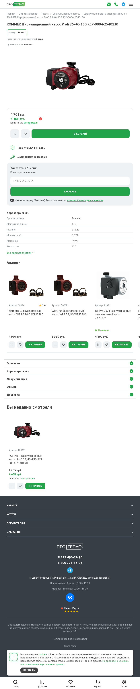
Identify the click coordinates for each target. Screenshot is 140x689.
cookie (42, 654)
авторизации (31, 122)
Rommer (28, 44)
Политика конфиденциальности (70, 638)
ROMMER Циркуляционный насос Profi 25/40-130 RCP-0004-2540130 (26, 459)
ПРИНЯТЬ (29, 670)
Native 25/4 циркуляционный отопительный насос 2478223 (113, 314)
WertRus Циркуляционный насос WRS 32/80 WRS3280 (69, 312)
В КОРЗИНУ (80, 133)
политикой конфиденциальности (85, 200)
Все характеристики (19, 252)
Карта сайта (70, 646)
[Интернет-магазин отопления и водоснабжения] (16, 4)
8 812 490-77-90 (70, 557)
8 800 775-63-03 (70, 563)
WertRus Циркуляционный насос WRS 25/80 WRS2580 (26, 312)
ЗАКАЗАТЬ (70, 191)
